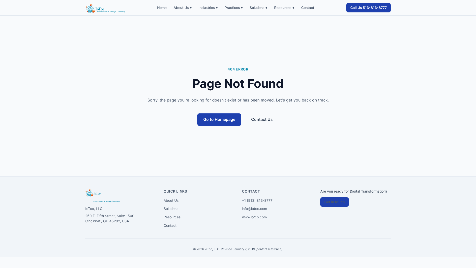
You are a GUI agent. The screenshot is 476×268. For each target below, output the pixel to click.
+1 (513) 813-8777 (257, 200)
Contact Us (262, 119)
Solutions (171, 208)
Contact (307, 7)
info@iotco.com (254, 208)
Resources (172, 217)
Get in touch (334, 202)
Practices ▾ (234, 7)
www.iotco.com (254, 217)
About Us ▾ (183, 7)
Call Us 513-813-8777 (368, 7)
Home (162, 7)
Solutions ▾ (258, 7)
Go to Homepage (219, 119)
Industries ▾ (208, 7)
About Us (171, 200)
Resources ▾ (284, 7)
